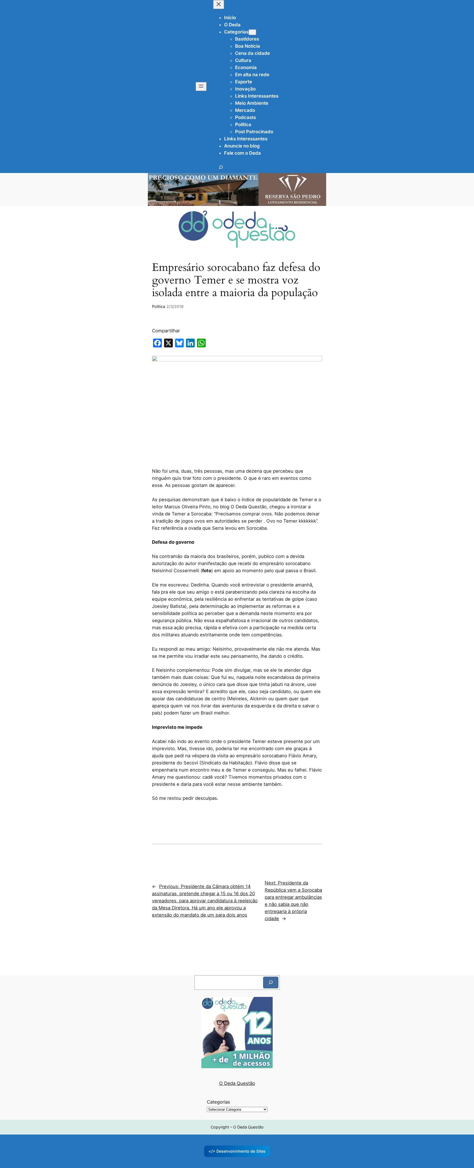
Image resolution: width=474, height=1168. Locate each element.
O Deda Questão (237, 1083)
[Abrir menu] (201, 86)
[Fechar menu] (218, 4)
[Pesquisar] (270, 982)
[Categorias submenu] (252, 32)
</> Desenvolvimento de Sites (237, 1151)
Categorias (218, 1102)
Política (158, 306)
